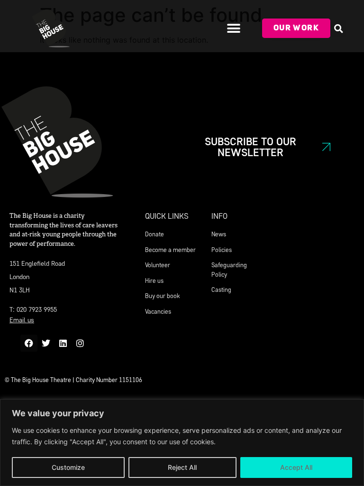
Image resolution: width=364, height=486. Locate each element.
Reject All (182, 467)
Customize (68, 467)
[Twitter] (46, 343)
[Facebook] (28, 343)
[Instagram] (80, 343)
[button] (233, 28)
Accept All (296, 467)
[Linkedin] (63, 343)
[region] (182, 442)
